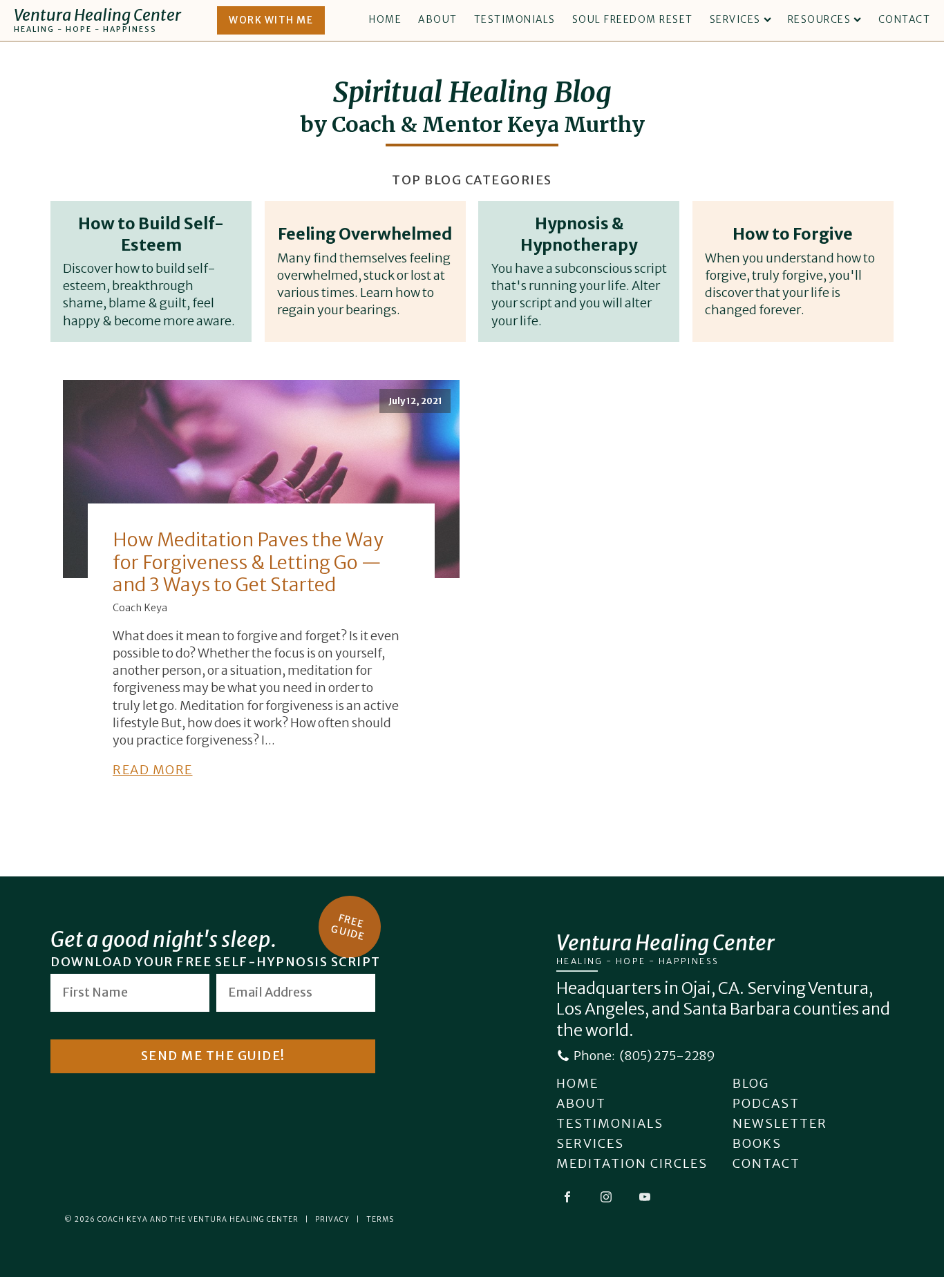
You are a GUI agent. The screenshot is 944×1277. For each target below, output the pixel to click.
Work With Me (271, 20)
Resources (819, 19)
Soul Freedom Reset (632, 19)
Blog (751, 1083)
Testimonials (515, 19)
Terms (380, 1219)
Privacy (332, 1219)
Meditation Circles (632, 1163)
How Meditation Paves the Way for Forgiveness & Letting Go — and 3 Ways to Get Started (248, 562)
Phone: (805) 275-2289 (644, 1056)
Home (385, 19)
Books (757, 1143)
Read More (153, 770)
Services (735, 19)
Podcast (766, 1103)
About (437, 19)
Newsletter (780, 1123)
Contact (904, 19)
